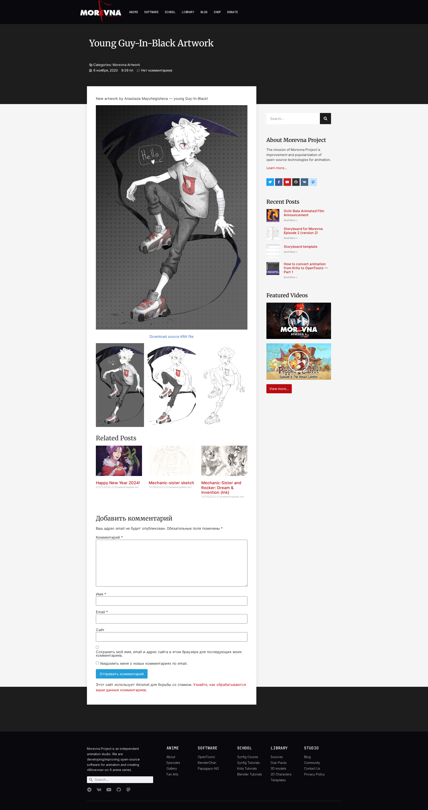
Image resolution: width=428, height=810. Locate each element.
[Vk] (304, 182)
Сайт (100, 630)
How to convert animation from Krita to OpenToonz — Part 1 (306, 268)
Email (102, 612)
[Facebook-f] (279, 182)
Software (151, 12)
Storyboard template (300, 246)
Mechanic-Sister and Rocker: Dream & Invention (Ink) (221, 487)
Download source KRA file (171, 336)
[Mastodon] (128, 789)
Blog (204, 12)
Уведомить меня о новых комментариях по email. (143, 663)
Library (188, 12)
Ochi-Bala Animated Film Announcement (304, 213)
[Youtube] (287, 182)
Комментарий (109, 537)
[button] (120, 385)
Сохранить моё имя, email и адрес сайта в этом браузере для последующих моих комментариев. (169, 653)
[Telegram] (89, 789)
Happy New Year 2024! (118, 482)
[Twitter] (270, 182)
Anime (133, 12)
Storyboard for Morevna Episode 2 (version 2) (303, 231)
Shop (217, 12)
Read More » (290, 220)
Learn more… (276, 168)
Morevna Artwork (126, 65)
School (170, 12)
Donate (232, 12)
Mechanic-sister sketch (171, 482)
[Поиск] (325, 118)
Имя (101, 594)
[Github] (296, 182)
